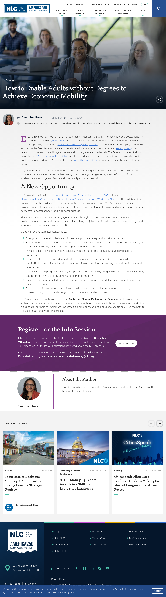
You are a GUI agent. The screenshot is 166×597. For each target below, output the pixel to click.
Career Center (100, 538)
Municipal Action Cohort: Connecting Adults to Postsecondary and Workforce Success (70, 199)
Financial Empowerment (139, 123)
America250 (81, 4)
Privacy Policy (69, 592)
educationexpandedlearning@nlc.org (72, 356)
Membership (96, 4)
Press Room (99, 544)
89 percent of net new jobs (51, 156)
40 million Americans (86, 160)
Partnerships (136, 531)
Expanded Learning (116, 123)
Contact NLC (61, 544)
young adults (58, 140)
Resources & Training (99, 12)
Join (144, 4)
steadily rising (124, 148)
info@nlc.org (32, 583)
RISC (107, 4)
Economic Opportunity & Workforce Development (82, 123)
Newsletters (99, 531)
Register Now (126, 343)
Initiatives (142, 11)
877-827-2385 (12, 583)
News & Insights (79, 12)
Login (134, 4)
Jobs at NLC (61, 551)
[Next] (159, 423)
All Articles (11, 80)
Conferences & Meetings (123, 12)
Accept (157, 591)
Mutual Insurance (121, 4)
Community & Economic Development (40, 123)
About (69, 4)
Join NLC (59, 538)
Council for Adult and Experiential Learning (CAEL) (82, 195)
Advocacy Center (61, 12)
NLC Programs (137, 538)
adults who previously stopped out (78, 144)
